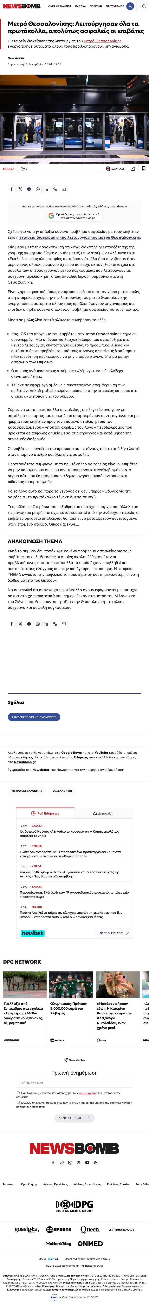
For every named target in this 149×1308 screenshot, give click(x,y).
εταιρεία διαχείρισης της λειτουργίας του (79, 237)
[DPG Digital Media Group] (74, 1206)
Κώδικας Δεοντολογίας (87, 1184)
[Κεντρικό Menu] (142, 6)
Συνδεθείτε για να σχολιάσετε (34, 717)
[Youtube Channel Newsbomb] (87, 1162)
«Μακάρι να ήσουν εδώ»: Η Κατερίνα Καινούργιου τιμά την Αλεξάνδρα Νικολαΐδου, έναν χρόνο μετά (114, 1015)
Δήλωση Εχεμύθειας (55, 1184)
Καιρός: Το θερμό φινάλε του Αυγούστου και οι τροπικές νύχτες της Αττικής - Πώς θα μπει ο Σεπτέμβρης (69, 874)
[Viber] (62, 1162)
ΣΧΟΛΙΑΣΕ (118, 168)
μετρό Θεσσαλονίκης (102, 41)
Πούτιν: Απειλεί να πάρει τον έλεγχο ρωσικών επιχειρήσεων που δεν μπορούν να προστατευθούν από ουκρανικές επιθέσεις (71, 915)
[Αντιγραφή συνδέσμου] (133, 168)
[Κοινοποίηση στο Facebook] (12, 189)
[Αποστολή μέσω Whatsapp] (38, 189)
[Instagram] (70, 1162)
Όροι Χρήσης (29, 1184)
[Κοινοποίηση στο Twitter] (20, 189)
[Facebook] (53, 1162)
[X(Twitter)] (79, 1162)
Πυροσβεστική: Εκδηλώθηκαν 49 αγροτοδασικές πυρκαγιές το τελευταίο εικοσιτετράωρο (74, 894)
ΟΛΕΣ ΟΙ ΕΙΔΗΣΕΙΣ (59, 6)
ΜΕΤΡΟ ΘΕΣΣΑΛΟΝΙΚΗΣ (27, 790)
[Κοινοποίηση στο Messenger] (29, 189)
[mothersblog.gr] (58, 1244)
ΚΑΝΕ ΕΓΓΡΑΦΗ (70, 1118)
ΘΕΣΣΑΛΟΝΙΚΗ (62, 790)
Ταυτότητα (9, 1184)
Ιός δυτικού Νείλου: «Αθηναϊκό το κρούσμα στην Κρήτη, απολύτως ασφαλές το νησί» (69, 833)
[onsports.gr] (58, 1230)
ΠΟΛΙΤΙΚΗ (96, 6)
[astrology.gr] (121, 1230)
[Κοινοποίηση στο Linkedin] (46, 189)
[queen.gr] (90, 1230)
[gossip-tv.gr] (27, 1230)
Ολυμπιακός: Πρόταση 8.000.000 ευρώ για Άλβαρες (68, 1008)
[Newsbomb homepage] (22, 6)
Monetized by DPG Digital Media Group (88, 1259)
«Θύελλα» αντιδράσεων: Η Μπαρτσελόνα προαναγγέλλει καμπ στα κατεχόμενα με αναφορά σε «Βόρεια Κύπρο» (70, 854)
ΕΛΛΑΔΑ (80, 6)
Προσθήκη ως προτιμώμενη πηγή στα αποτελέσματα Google (77, 216)
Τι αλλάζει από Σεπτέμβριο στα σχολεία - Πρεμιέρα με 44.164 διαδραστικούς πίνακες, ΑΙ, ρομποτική (23, 1013)
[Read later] (144, 168)
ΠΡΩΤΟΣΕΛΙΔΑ (115, 6)
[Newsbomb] (74, 1149)
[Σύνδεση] (130, 6)
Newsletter (40, 770)
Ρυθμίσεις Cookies (118, 1184)
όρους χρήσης (88, 1093)
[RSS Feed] (96, 1162)
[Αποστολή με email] (64, 189)
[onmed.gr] (90, 1244)
